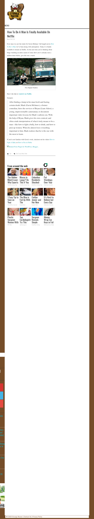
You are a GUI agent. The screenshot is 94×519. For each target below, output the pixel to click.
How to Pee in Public (25, 142)
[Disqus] (31, 259)
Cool (10, 154)
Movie (23, 154)
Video (26, 154)
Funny (19, 154)
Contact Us (27, 517)
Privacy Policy (37, 517)
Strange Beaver (17, 517)
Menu (7, 25)
